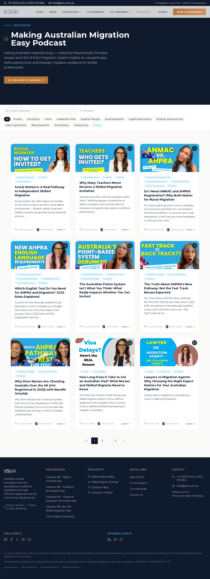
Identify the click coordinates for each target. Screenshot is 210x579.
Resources (143, 11)
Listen (60, 229)
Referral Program (71, 567)
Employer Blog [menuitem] (100, 487)
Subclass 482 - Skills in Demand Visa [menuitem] (58, 479)
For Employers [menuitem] (138, 483)
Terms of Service (28, 567)
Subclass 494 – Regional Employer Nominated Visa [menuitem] (61, 498)
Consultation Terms (49, 567)
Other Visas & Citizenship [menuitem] (60, 516)
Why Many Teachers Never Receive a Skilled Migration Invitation (100, 187)
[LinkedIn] (109, 539)
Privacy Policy (10, 567)
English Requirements (140, 119)
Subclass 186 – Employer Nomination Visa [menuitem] (60, 488)
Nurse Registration (114, 119)
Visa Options (33, 119)
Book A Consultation (189, 11)
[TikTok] (17, 539)
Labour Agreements (16, 125)
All (7, 119)
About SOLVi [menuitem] (137, 477)
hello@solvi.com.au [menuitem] (187, 485)
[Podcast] (29, 539)
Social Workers (61, 125)
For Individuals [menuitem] (138, 488)
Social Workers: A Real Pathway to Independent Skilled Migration (39, 191)
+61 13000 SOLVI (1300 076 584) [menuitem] (189, 478)
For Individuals (119, 11)
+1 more (97, 125)
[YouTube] (23, 539)
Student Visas (81, 125)
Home (39, 11)
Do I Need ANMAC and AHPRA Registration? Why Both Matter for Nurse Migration (168, 195)
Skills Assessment (40, 125)
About (52, 11)
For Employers (95, 11)
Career (48, 119)
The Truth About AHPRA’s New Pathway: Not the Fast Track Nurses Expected (168, 288)
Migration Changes (90, 119)
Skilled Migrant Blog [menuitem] (103, 476)
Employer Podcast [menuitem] (102, 492)
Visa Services (70, 11)
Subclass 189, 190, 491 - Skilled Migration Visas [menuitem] (59, 508)
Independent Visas (66, 119)
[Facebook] (11, 539)
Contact (162, 11)
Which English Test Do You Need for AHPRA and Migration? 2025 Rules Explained (40, 293)
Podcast (18, 119)
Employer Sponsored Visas (170, 119)
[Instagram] (5, 539)
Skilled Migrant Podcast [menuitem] (105, 482)
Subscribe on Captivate (26, 80)
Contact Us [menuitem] (136, 494)
